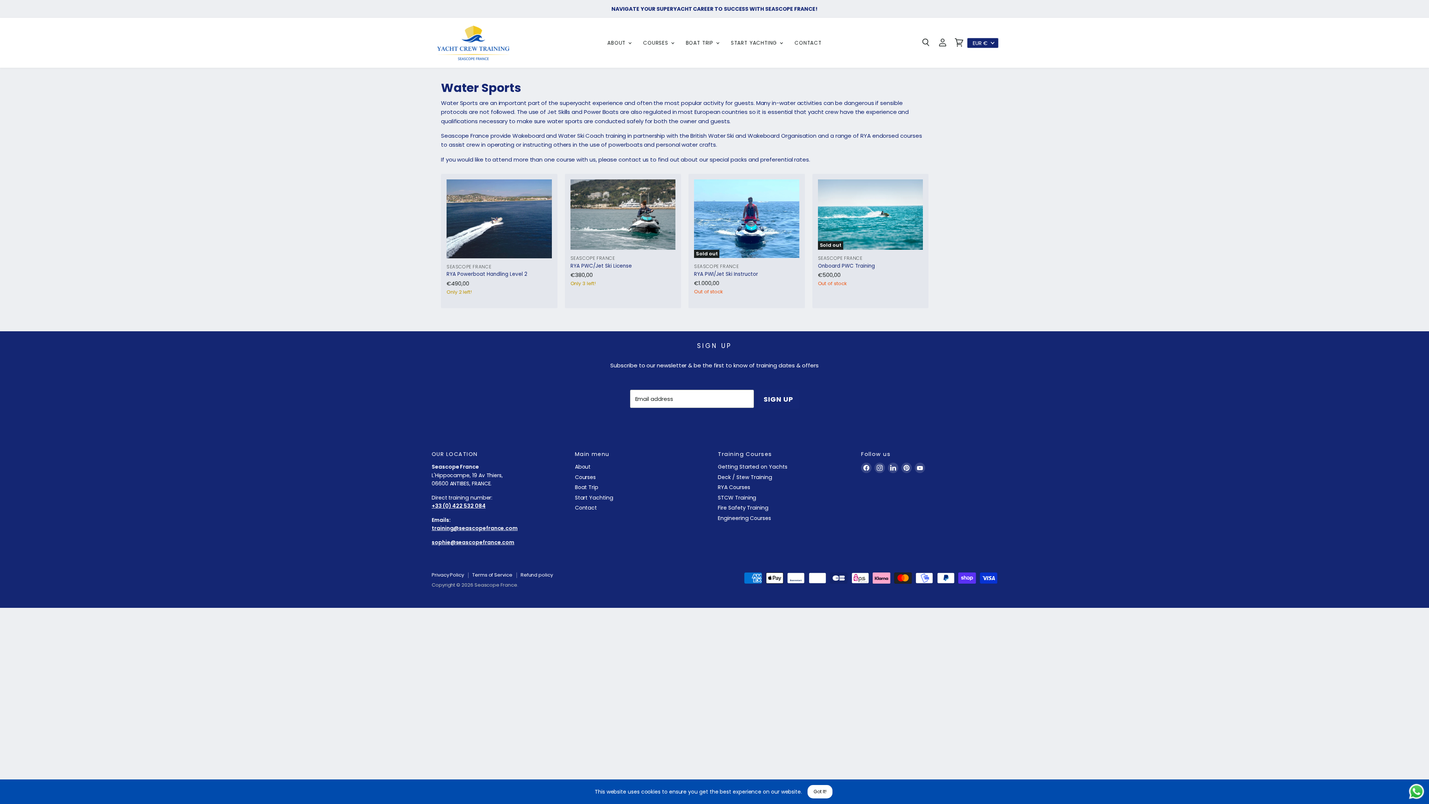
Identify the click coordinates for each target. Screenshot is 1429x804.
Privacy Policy (448, 574)
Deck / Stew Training (745, 477)
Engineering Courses (744, 518)
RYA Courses (734, 487)
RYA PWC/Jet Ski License (601, 265)
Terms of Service (492, 574)
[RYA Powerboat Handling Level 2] (499, 218)
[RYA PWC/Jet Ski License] (623, 214)
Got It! (820, 791)
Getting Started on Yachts (752, 466)
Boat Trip (700, 43)
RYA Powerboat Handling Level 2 (487, 274)
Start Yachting (755, 43)
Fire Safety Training (743, 507)
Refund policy (537, 574)
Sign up (778, 399)
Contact (808, 43)
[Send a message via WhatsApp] (1416, 791)
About (617, 43)
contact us (634, 159)
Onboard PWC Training (846, 265)
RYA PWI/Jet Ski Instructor (726, 274)
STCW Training (737, 497)
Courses (656, 43)
